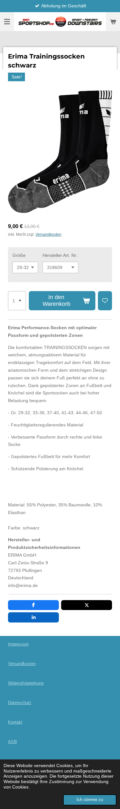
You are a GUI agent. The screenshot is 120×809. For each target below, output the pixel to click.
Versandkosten (48, 234)
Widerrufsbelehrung (26, 683)
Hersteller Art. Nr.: (60, 255)
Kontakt (15, 722)
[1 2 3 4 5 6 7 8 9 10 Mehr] (17, 300)
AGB (12, 741)
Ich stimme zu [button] (89, 799)
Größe (19, 255)
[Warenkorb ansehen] (113, 21)
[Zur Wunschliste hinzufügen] (105, 300)
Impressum (18, 644)
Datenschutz (19, 702)
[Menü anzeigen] (7, 21)
